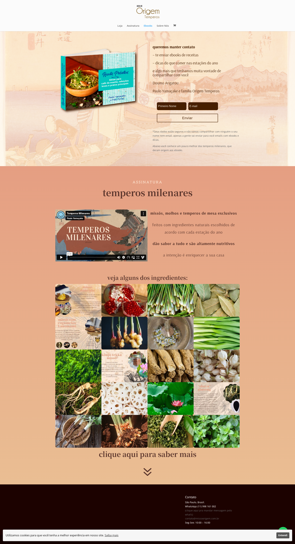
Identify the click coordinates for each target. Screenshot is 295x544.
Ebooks (148, 26)
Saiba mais (111, 535)
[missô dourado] (78, 315)
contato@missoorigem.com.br (202, 518)
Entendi (282, 535)
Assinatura (133, 26)
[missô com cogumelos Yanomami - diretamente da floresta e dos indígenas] (78, 348)
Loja (119, 26)
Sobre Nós (163, 26)
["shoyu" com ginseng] (217, 414)
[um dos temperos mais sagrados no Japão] (124, 381)
